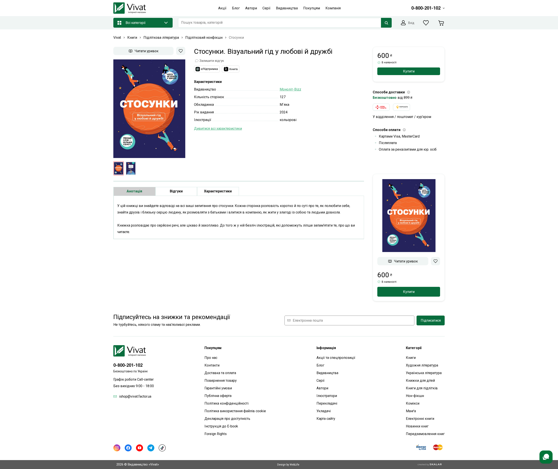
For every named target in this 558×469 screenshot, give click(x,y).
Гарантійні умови (218, 388)
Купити (409, 71)
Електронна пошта (308, 320)
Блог (320, 365)
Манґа (411, 411)
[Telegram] (150, 447)
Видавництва (327, 373)
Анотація (134, 191)
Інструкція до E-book (221, 426)
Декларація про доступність (227, 419)
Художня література (422, 365)
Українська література (424, 373)
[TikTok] (162, 447)
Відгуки (176, 191)
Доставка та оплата (220, 373)
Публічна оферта (217, 396)
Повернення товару (220, 380)
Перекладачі (326, 403)
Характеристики (218, 191)
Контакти (211, 365)
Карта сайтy (325, 419)
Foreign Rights (215, 434)
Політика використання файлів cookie (235, 411)
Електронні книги (420, 419)
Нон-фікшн (415, 396)
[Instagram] (116, 447)
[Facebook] (128, 447)
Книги (411, 358)
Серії (320, 380)
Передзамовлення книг (425, 434)
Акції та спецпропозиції (335, 358)
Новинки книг (417, 426)
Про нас (210, 358)
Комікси (412, 403)
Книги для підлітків (422, 388)
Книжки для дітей (420, 380)
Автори (322, 388)
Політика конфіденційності (226, 403)
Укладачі (323, 411)
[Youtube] (139, 447)
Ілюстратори (326, 396)
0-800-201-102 (128, 365)
